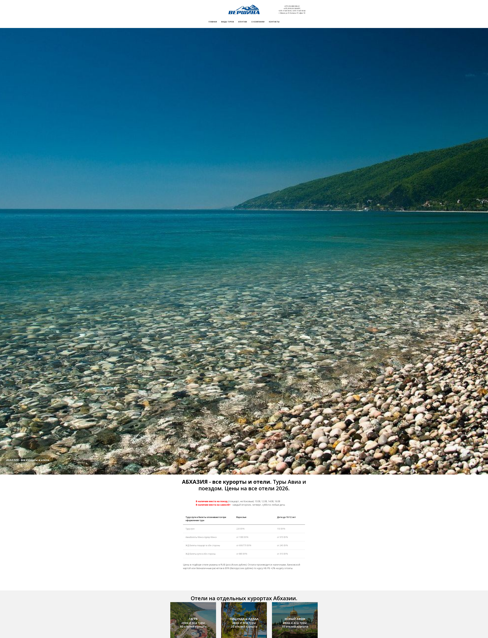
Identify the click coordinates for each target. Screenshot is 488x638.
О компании (258, 21)
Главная (213, 21)
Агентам (242, 21)
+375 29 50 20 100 (290, 8)
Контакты (274, 21)
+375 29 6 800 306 (290, 6)
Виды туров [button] (227, 21)
